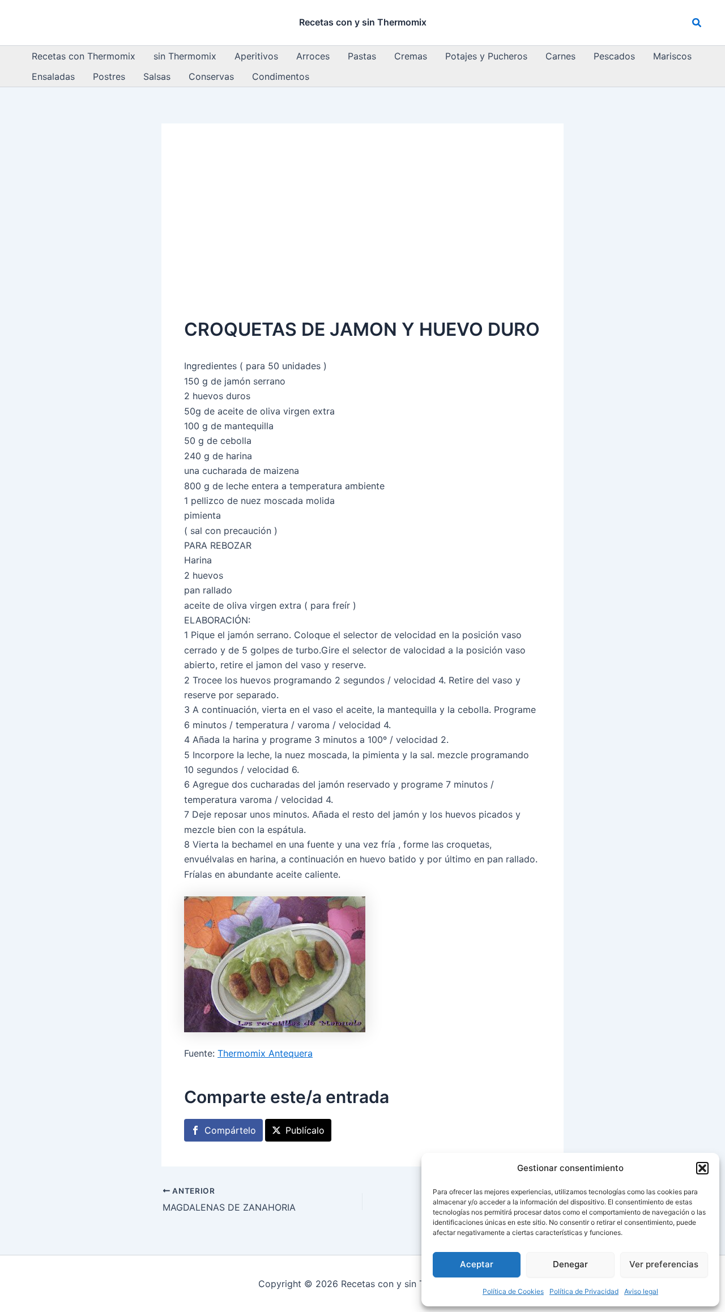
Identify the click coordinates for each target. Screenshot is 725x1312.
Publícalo (305, 1130)
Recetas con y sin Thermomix (363, 22)
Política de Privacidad (584, 1291)
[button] (702, 1168)
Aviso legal (641, 1291)
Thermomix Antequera (265, 1053)
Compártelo (230, 1130)
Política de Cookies (513, 1291)
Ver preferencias (663, 1264)
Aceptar (476, 1264)
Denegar (570, 1264)
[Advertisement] (362, 231)
